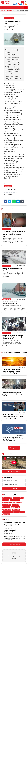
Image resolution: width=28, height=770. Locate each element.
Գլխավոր (3, 10)
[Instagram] (26, 4)
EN (25, 1)
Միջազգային (18, 497)
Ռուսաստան (15, 500)
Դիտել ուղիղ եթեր (14, 471)
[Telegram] (21, 4)
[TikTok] (23, 4)
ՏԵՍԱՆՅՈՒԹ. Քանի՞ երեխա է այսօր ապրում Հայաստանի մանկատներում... (13, 530)
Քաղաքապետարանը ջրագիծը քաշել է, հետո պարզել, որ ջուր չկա (14, 523)
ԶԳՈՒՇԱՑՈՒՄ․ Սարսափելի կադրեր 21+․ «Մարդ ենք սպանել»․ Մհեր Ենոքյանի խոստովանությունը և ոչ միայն (13, 233)
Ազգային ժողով (8, 512)
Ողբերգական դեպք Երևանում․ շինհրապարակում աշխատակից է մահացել (13, 393)
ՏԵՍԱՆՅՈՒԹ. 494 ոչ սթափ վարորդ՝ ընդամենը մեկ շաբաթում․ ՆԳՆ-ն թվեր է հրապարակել (13, 416)
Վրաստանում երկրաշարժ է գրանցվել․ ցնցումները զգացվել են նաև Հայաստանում (13, 438)
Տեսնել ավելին (14, 448)
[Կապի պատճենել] (22, 201)
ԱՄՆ (6, 500)
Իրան (6, 502)
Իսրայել (6, 507)
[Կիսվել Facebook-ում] (5, 201)
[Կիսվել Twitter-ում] (9, 201)
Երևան (16, 504)
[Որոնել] (25, 7)
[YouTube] (19, 4)
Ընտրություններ (16, 502)
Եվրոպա (15, 509)
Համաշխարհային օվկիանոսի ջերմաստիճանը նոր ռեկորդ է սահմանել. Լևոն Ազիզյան (11, 371)
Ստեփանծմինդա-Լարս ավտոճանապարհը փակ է (10, 302)
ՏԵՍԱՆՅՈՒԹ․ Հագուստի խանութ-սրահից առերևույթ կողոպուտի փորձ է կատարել (12, 336)
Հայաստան (7, 497)
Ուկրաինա (7, 504)
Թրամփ (6, 514)
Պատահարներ (10, 10)
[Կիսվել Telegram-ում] (18, 201)
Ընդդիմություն (19, 512)
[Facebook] (14, 4)
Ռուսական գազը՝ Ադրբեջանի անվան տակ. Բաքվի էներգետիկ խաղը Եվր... (14, 537)
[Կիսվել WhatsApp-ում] (14, 201)
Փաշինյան (7, 509)
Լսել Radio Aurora (15, 544)
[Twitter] (16, 4)
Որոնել (15, 488)
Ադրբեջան (15, 507)
